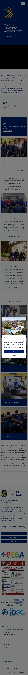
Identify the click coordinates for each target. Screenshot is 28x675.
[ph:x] (24, 314)
